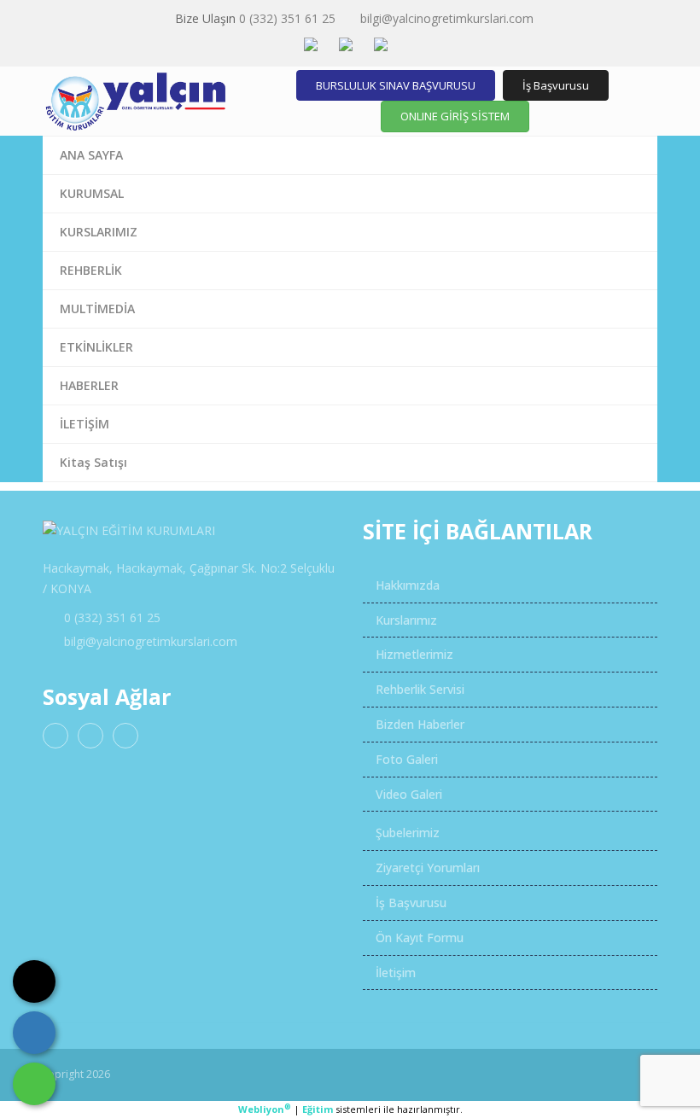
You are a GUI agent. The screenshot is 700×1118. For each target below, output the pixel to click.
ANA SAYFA (91, 155)
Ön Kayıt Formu (418, 937)
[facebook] (55, 735)
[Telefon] (34, 1032)
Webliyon (264, 1109)
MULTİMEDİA (97, 308)
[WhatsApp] (34, 1084)
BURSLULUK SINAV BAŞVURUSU (395, 85)
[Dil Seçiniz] (34, 981)
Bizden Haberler (418, 724)
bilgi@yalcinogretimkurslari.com (447, 18)
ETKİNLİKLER (96, 347)
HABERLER (89, 385)
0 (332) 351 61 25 (287, 18)
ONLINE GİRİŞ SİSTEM (455, 116)
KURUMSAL (92, 193)
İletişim (394, 972)
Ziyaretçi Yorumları (426, 867)
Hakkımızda (406, 585)
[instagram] (90, 735)
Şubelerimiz (406, 832)
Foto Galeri (405, 759)
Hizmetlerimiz (412, 654)
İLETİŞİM (84, 424)
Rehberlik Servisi (418, 689)
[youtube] (125, 735)
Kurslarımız (404, 620)
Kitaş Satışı (93, 462)
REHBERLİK (91, 270)
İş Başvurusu (555, 85)
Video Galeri (407, 794)
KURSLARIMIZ (98, 232)
